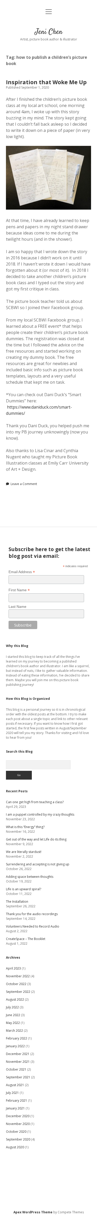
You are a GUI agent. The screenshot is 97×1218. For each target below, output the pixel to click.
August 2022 (15, 999)
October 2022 (16, 984)
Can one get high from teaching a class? (35, 802)
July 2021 (12, 1093)
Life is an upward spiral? (23, 889)
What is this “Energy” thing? (25, 827)
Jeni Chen (48, 32)
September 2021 (18, 1077)
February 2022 (16, 1038)
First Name (19, 590)
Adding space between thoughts (29, 876)
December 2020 (17, 1116)
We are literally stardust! (23, 852)
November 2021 (18, 1061)
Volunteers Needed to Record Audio (32, 926)
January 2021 (15, 1108)
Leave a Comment (24, 484)
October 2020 (16, 1131)
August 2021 (15, 1085)
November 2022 (18, 976)
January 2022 (15, 1046)
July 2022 (12, 1007)
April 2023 (13, 968)
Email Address (22, 571)
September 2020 (18, 1139)
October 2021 (16, 1069)
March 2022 (14, 1030)
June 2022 (13, 1015)
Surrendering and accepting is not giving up (37, 864)
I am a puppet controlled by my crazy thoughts (40, 814)
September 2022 (18, 991)
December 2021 (17, 1054)
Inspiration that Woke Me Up (46, 82)
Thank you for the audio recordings (32, 914)
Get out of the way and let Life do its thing (36, 839)
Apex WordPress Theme (33, 1212)
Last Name (17, 606)
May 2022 (13, 1023)
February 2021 (16, 1100)
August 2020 (15, 1147)
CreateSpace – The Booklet (25, 939)
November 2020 (18, 1124)
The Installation (17, 901)
